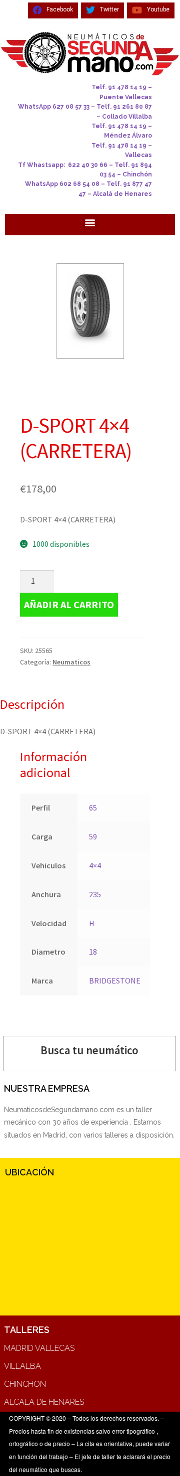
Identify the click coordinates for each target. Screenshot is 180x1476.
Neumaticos (71, 661)
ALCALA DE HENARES (44, 1402)
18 (93, 952)
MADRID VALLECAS (39, 1348)
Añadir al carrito (69, 604)
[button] (90, 222)
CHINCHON (25, 1384)
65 (93, 808)
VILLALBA (22, 1366)
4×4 (95, 865)
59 (93, 836)
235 (95, 894)
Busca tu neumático (89, 1050)
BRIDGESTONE (114, 980)
